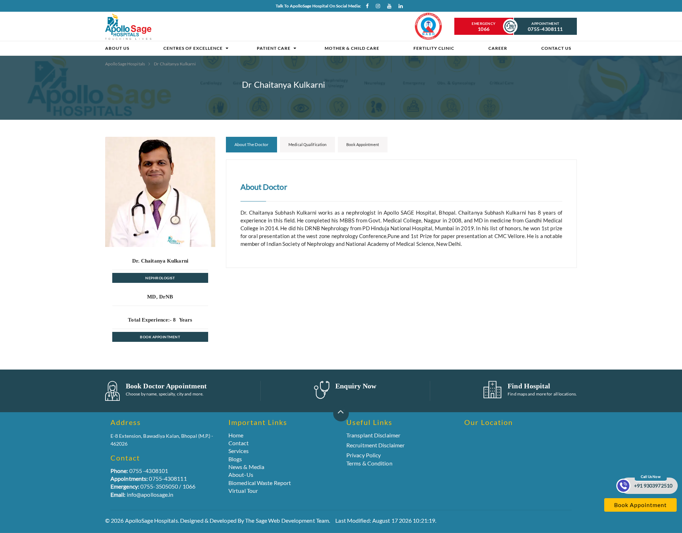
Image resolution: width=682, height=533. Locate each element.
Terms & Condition (369, 463)
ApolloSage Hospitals (125, 63)
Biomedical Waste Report (259, 482)
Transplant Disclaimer (373, 435)
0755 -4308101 (139, 470)
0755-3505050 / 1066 (152, 486)
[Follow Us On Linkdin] (399, 7)
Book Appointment (160, 337)
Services (238, 450)
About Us (117, 48)
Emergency (484, 26)
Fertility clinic (433, 48)
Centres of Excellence (193, 48)
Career (497, 48)
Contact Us (556, 48)
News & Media (246, 466)
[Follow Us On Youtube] (387, 7)
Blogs (235, 459)
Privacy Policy (363, 455)
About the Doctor (251, 144)
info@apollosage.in (142, 494)
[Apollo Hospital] (128, 26)
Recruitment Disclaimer (375, 445)
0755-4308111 (148, 478)
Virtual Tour (243, 490)
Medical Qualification (307, 144)
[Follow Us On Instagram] (376, 7)
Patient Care (274, 48)
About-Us (240, 474)
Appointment (545, 26)
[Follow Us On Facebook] (365, 7)
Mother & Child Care (352, 48)
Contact (238, 443)
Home (235, 435)
